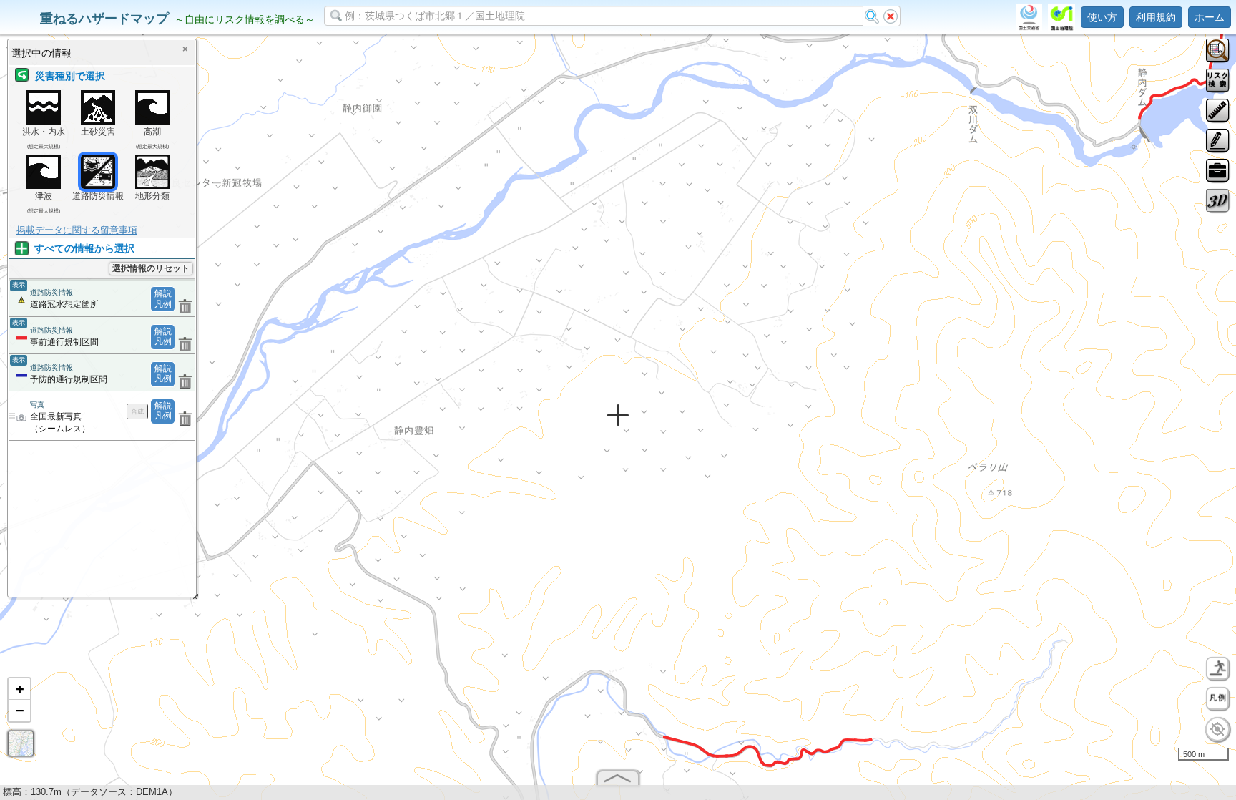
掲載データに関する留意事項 (76, 230)
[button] (19, 689)
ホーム (1210, 17)
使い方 (1102, 17)
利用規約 (1156, 17)
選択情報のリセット (151, 268)
